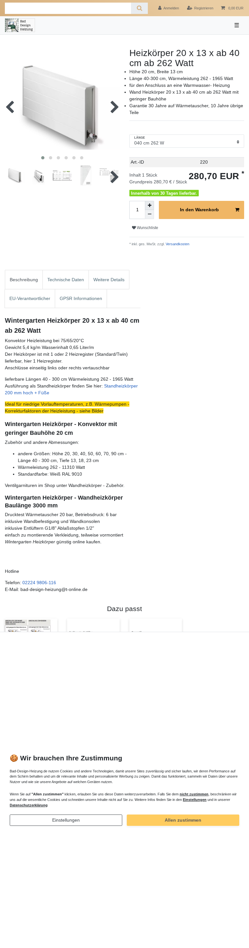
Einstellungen (66, 820)
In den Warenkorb (199, 209)
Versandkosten (177, 244)
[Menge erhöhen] (149, 205)
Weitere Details (108, 279)
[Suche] (139, 8)
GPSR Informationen (81, 298)
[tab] (24, 279)
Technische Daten (65, 279)
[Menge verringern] (149, 214)
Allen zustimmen (183, 820)
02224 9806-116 (39, 582)
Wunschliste (147, 227)
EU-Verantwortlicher (29, 298)
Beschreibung (24, 279)
